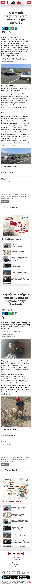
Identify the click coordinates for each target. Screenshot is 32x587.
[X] (8, 572)
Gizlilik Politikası (16, 557)
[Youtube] (23, 572)
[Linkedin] (18, 572)
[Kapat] (30, 582)
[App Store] (23, 577)
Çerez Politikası (16, 559)
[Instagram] (13, 572)
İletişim (16, 566)
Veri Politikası (16, 561)
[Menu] (29, 2)
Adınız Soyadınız (8, 172)
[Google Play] (9, 577)
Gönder (5, 202)
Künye (16, 564)
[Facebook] (3, 572)
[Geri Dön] (3, 2)
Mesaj (3, 179)
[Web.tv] (28, 572)
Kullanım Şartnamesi (16, 562)
